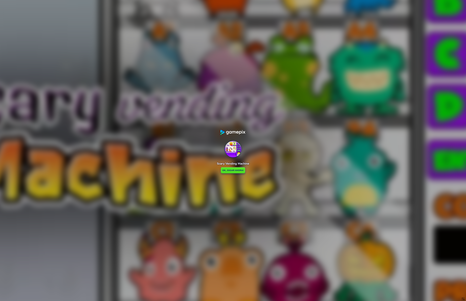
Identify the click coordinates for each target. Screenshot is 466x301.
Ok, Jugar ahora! (233, 170)
